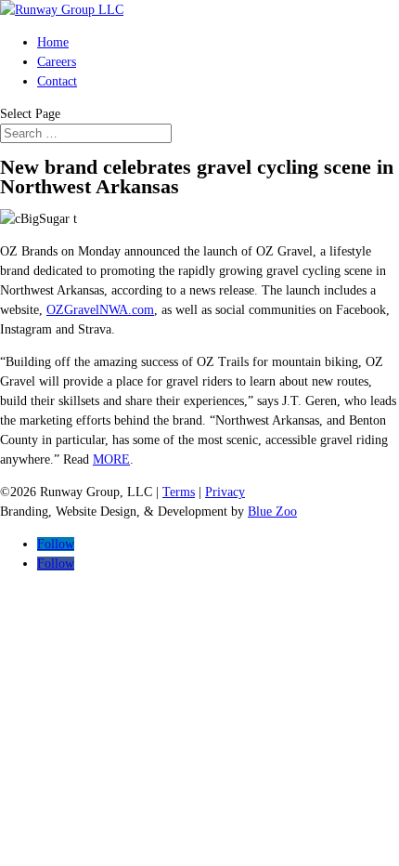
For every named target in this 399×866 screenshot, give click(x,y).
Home (53, 42)
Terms (178, 492)
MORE (111, 459)
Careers (56, 62)
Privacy (225, 492)
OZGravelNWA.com (100, 310)
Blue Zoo (272, 511)
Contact (57, 81)
